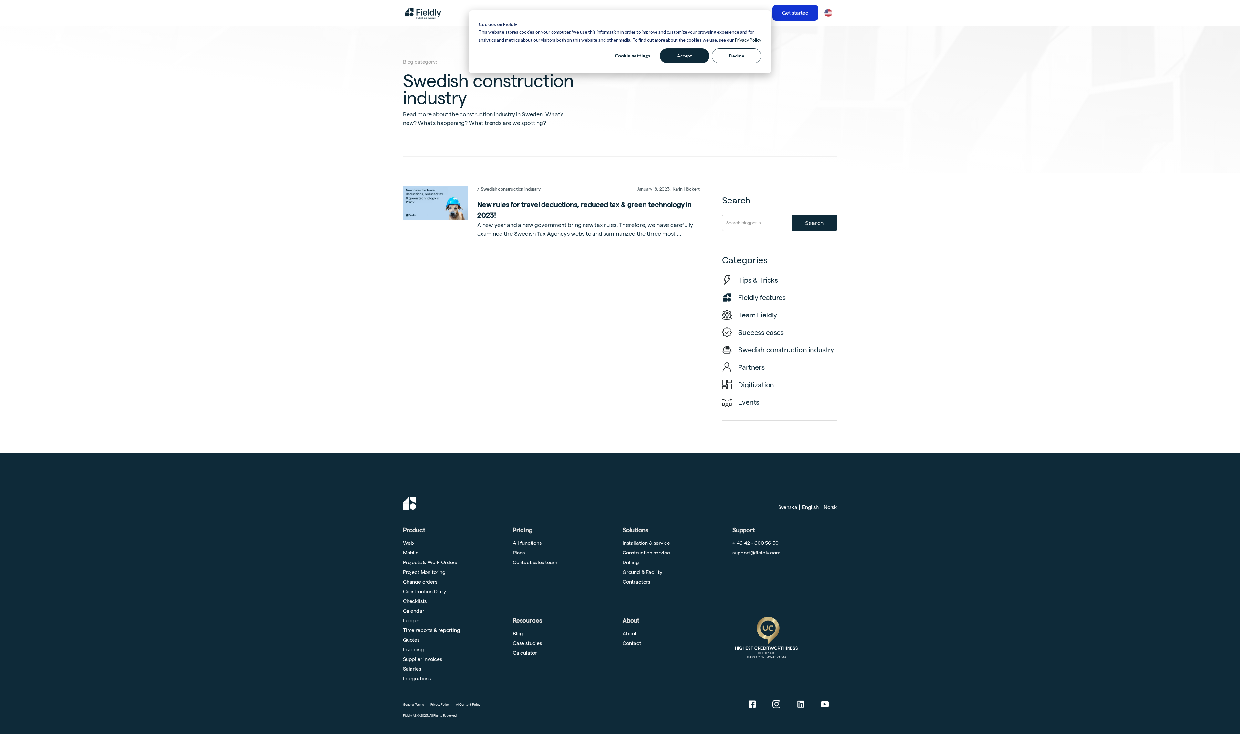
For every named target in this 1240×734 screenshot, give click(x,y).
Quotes (411, 640)
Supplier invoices (422, 659)
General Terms (413, 704)
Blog (518, 633)
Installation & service (646, 543)
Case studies (527, 643)
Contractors (636, 581)
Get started (795, 13)
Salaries (412, 669)
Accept (684, 55)
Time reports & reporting (431, 630)
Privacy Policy (748, 40)
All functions (527, 543)
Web (408, 543)
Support (743, 528)
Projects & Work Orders (430, 562)
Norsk (830, 507)
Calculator (525, 653)
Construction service (646, 552)
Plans (519, 552)
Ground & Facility (642, 572)
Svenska (787, 507)
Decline (736, 55)
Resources (527, 620)
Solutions (635, 530)
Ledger (411, 620)
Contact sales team (535, 562)
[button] (828, 13)
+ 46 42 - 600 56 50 (755, 543)
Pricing (522, 530)
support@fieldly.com (756, 552)
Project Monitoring (424, 572)
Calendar (413, 611)
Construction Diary (424, 591)
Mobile (410, 552)
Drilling (631, 562)
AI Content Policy (468, 704)
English (810, 507)
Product (414, 530)
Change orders (420, 581)
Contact (632, 643)
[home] (423, 12)
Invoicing (413, 649)
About (631, 620)
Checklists (415, 601)
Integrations (417, 678)
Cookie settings (632, 55)
